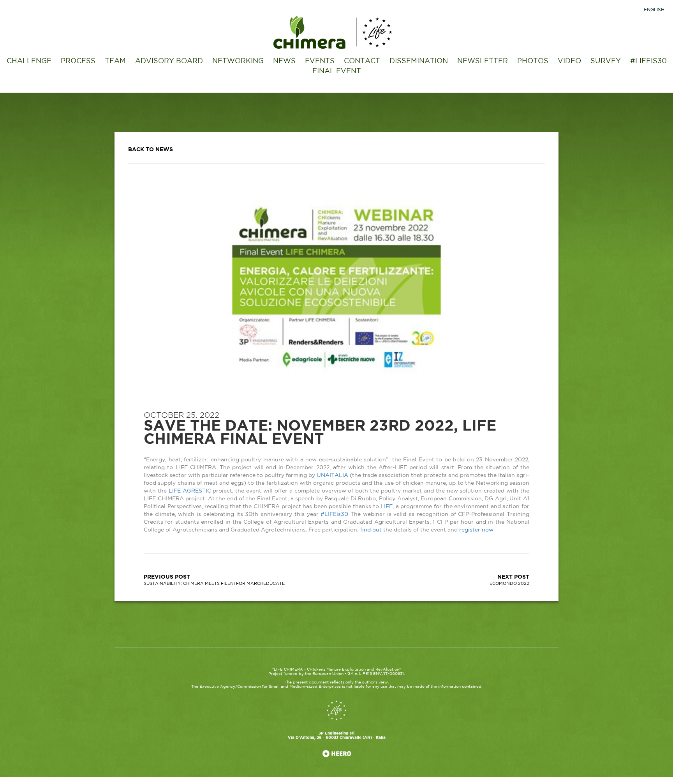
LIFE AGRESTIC (190, 491)
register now (476, 530)
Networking (238, 61)
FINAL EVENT (336, 71)
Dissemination (418, 61)
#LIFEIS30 (648, 61)
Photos (532, 61)
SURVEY (605, 61)
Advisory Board (169, 61)
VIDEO (569, 61)
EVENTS (320, 61)
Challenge (29, 61)
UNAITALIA (332, 475)
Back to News (150, 149)
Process (78, 61)
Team (115, 61)
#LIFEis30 (334, 514)
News (284, 61)
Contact (362, 61)
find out (371, 530)
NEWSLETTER (482, 61)
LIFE (387, 506)
